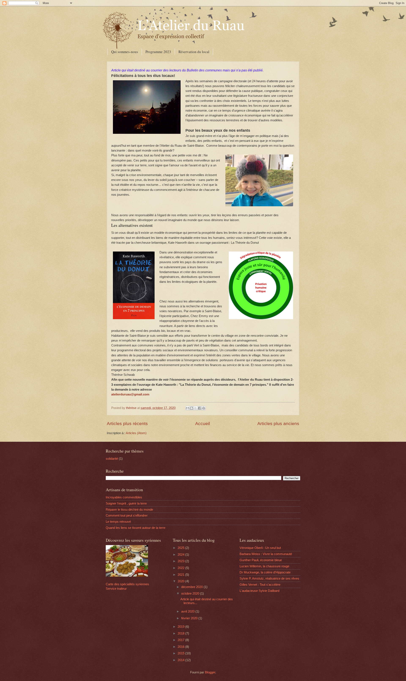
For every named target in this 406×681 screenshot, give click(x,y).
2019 (181, 626)
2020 (181, 581)
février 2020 (189, 618)
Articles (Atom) (136, 433)
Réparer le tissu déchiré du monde (129, 509)
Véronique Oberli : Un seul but (260, 548)
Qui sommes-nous (124, 51)
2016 (181, 646)
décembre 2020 (192, 587)
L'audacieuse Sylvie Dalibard (259, 590)
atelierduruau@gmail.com (130, 394)
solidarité (112, 458)
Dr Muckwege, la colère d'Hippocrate (265, 572)
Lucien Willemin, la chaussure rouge (264, 566)
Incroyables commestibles (124, 497)
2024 (181, 554)
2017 (181, 640)
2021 (181, 574)
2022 (181, 568)
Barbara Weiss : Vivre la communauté (266, 554)
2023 (181, 561)
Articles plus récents (127, 423)
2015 (181, 653)
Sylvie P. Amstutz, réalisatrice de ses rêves (269, 578)
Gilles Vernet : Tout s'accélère (260, 584)
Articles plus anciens (278, 423)
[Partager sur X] (195, 408)
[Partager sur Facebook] (200, 408)
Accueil (202, 423)
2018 (181, 633)
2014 (181, 660)
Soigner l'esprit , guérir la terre (126, 503)
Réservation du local (193, 51)
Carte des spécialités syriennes (127, 584)
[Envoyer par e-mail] (187, 408)
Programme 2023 (158, 51)
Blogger (210, 672)
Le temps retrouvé (118, 521)
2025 (181, 548)
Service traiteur (116, 588)
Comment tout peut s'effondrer (127, 515)
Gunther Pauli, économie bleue (261, 560)
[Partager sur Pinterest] (204, 408)
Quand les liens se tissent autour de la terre (135, 527)
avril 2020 (188, 611)
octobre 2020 (190, 593)
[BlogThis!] (191, 408)
